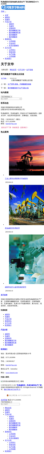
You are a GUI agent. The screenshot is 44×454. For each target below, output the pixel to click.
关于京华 (8, 48)
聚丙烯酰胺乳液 (14, 32)
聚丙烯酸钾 (13, 35)
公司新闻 (12, 41)
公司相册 (12, 56)
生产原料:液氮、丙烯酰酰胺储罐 (19, 84)
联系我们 (8, 58)
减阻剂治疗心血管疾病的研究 (15, 287)
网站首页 (13, 70)
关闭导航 (4, 400)
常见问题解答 (14, 45)
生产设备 (12, 54)
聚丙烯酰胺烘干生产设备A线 (18, 88)
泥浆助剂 (12, 28)
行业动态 (12, 43)
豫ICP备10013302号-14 (12, 389)
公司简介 (12, 50)
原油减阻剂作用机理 (12, 228)
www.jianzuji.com (12, 373)
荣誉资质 (12, 52)
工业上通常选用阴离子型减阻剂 (16, 178)
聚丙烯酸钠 (13, 37)
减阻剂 (7, 17)
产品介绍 (8, 22)
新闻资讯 (8, 39)
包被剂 (7, 19)
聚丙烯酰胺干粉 (14, 30)
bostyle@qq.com (11, 124)
